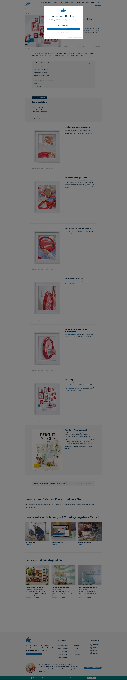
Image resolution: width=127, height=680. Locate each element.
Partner (76, 651)
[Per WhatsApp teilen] (99, 46)
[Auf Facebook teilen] (93, 46)
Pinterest (95, 650)
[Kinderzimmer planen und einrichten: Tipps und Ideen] (37, 575)
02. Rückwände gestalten (40, 72)
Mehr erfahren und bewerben (92, 667)
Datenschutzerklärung (77, 37)
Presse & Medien (62, 657)
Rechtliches (72, 678)
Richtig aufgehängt (41, 55)
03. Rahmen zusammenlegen (41, 75)
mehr (37, 597)
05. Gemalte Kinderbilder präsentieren (44, 81)
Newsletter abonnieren (33, 654)
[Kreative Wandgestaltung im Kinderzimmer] (90, 575)
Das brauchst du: (38, 67)
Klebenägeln (67, 283)
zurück (28, 13)
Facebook (95, 644)
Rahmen (63, 55)
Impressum (69, 37)
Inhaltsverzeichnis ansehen (63, 63)
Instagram (96, 653)
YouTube (95, 647)
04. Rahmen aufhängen (40, 78)
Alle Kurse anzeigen (30, 507)
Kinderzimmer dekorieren (73, 388)
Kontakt (76, 648)
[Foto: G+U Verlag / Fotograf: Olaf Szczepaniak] (43, 31)
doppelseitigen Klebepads (73, 334)
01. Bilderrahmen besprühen (41, 69)
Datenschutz (58, 678)
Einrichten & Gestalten (33, 8)
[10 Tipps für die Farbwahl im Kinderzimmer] (63, 575)
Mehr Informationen (63, 25)
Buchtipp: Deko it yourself (40, 86)
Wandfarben (67, 390)
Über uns (76, 645)
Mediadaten (77, 654)
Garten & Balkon (62, 654)
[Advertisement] (63, 615)
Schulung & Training (63, 645)
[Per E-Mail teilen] (97, 46)
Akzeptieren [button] (63, 29)
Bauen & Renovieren (63, 648)
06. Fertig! (36, 83)
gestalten (83, 388)
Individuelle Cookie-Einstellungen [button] (63, 32)
